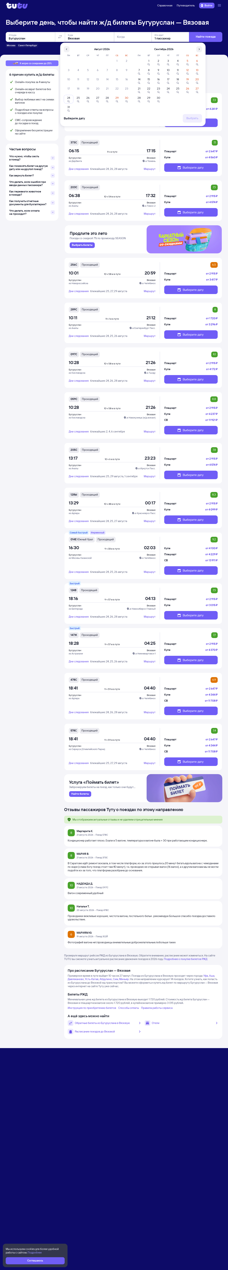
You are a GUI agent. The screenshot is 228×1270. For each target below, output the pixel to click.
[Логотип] (17, 5)
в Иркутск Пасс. (147, 468)
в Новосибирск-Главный (143, 608)
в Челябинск (149, 283)
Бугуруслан (75, 157)
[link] (82, 245)
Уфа (205, 975)
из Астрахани (76, 653)
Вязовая (151, 157)
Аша (211, 975)
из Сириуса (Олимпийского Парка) (87, 749)
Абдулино (106, 979)
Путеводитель (186, 5)
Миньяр (124, 979)
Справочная (164, 5)
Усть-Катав (92, 979)
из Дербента (75, 161)
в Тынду (151, 372)
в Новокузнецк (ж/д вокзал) (141, 417)
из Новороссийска (78, 283)
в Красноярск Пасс (145, 513)
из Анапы (73, 205)
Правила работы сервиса (157, 1008)
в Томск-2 (150, 205)
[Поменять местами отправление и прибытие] (60, 37)
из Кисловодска (77, 372)
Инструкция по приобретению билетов (92, 1008)
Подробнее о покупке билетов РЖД (185, 959)
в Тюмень (151, 161)
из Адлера (74, 513)
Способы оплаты (128, 1008)
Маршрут (150, 169)
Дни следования (79, 169)
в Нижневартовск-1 (146, 653)
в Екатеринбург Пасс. (144, 328)
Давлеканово (76, 979)
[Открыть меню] (219, 5)
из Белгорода (76, 608)
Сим (115, 979)
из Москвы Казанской (80, 557)
